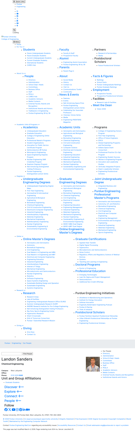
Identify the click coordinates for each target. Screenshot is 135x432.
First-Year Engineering (106, 136)
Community (67, 92)
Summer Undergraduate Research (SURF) (42, 304)
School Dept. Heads (35, 85)
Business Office (34, 89)
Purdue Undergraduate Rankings (109, 85)
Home (19, 44)
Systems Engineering (35, 288)
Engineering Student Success (109, 157)
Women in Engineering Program (110, 159)
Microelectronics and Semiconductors (41, 271)
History (66, 82)
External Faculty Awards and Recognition (118, 375)
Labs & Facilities (33, 299)
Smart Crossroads (34, 316)
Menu (17, 42)
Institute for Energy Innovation (90, 300)
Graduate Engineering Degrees (73, 180)
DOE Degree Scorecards (98, 419)
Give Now (30, 332)
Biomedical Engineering (72, 138)
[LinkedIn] (17, 21)
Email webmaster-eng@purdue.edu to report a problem (108, 425)
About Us (20, 73)
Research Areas (33, 297)
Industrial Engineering (71, 157)
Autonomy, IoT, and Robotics (109, 204)
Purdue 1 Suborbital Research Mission (41, 321)
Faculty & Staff (68, 53)
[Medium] (18, 23)
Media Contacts (34, 101)
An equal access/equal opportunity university (41, 419)
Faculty (64, 49)
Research (20, 290)
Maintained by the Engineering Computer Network (28, 421)
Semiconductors (85, 279)
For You (20, 47)
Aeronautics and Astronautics (74, 131)
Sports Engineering (105, 232)
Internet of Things (33, 266)
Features (66, 98)
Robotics (30, 276)
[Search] (14, 29)
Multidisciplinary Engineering (37, 222)
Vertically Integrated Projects (109, 167)
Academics (30, 127)
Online (19, 236)
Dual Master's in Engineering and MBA (41, 252)
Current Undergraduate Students (39, 58)
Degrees (20, 176)
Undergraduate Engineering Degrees (36, 180)
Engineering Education (71, 155)
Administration (33, 82)
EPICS (100, 140)
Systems (82, 259)
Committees (33, 87)
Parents (64, 67)
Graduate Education (34, 133)
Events (65, 101)
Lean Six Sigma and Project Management (94, 277)
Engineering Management (72, 207)
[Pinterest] (20, 410)
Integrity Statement (66, 419)
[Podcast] (17, 26)
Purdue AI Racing (85, 307)
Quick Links (19, 1)
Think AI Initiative (85, 309)
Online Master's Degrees (39, 239)
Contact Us (67, 85)
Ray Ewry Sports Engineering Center (40, 311)
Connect (11, 396)
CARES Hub (31, 65)
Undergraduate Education (36, 131)
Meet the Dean (102, 105)
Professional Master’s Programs (39, 140)
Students (29, 49)
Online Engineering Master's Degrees (71, 230)
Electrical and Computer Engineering (40, 257)
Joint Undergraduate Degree (108, 180)
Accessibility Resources (67, 425)
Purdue (19, 4)
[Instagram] (17, 11)
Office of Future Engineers (108, 138)
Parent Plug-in (68, 71)
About (63, 76)
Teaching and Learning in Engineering (93, 262)
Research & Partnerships (107, 53)
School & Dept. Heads (111, 358)
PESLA (31, 94)
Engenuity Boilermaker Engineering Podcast (95, 305)
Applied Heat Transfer (87, 243)
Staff (30, 92)
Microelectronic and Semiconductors (93, 250)
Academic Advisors (35, 99)
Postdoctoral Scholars (90, 312)
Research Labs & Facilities (106, 102)
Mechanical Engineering (72, 162)
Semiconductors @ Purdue (37, 150)
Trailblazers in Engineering (38, 111)
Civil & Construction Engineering (39, 207)
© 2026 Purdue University (13, 419)
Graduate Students (12, 382)
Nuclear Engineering (70, 164)
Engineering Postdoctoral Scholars (92, 323)
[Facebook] (17, 16)
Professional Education (90, 271)
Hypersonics (84, 247)
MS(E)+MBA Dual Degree (72, 224)
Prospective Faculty (70, 56)
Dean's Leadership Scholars (108, 169)
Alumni (64, 58)
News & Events (69, 94)
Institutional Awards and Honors (40, 108)
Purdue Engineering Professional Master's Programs (107, 194)
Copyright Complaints (117, 419)
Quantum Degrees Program (37, 164)
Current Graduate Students (37, 60)
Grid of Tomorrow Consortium (38, 318)
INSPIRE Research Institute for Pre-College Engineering (47, 306)
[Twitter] (17, 18)
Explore (10, 391)
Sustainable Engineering (36, 286)
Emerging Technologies (88, 275)
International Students (35, 63)
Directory (31, 80)
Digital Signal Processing (88, 245)
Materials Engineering (71, 159)
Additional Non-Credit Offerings (91, 282)
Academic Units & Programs (27, 124)
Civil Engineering (69, 198)
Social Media (68, 80)
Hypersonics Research (35, 313)
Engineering (21, 7)
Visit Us (66, 87)
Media (100, 56)
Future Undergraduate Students (39, 53)
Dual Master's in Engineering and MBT (41, 255)
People (29, 76)
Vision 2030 (101, 109)
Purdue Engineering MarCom (20, 425)
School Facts (102, 82)
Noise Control (84, 252)
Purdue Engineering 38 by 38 (74, 65)
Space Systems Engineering (37, 281)
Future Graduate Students (36, 56)
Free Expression (81, 419)
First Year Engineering (35, 191)
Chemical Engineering (71, 140)
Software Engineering (35, 278)
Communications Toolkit (72, 89)
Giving (19, 325)
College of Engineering (10, 39)
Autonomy (31, 245)
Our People (27, 343)
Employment (101, 89)
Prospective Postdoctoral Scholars (110, 96)
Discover (11, 387)
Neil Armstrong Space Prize (73, 103)
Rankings (100, 80)
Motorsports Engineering (36, 152)
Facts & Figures (103, 76)
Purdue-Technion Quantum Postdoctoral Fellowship (98, 316)
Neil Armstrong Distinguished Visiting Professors (45, 309)
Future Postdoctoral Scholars (109, 65)
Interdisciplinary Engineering (37, 214)
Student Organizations (35, 143)
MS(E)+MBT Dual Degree (72, 226)
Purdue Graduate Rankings (107, 87)
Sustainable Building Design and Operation (43, 283)
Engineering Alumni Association (75, 62)
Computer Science (70, 148)
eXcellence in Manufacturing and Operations (95, 298)
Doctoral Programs (87, 264)
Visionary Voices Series (72, 115)
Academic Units (69, 127)
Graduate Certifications (90, 239)
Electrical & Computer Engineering (40, 210)
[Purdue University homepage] (8, 36)
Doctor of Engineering (87, 268)
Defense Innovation (86, 302)
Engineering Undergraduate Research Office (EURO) (46, 302)
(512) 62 (17, 375)
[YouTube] (17, 14)
